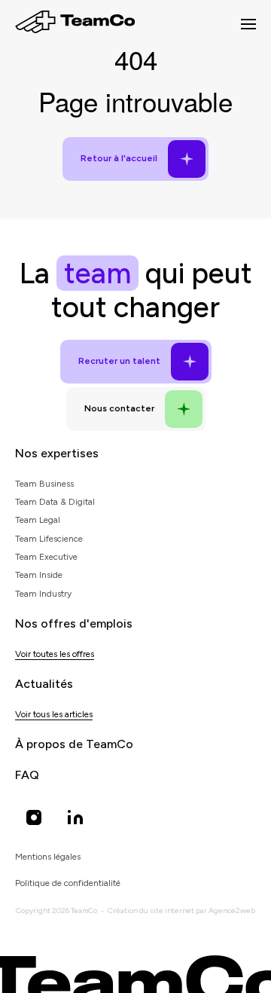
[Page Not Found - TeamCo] (75, 24)
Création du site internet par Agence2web (181, 910)
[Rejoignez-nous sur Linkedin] (75, 817)
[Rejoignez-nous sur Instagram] (34, 817)
